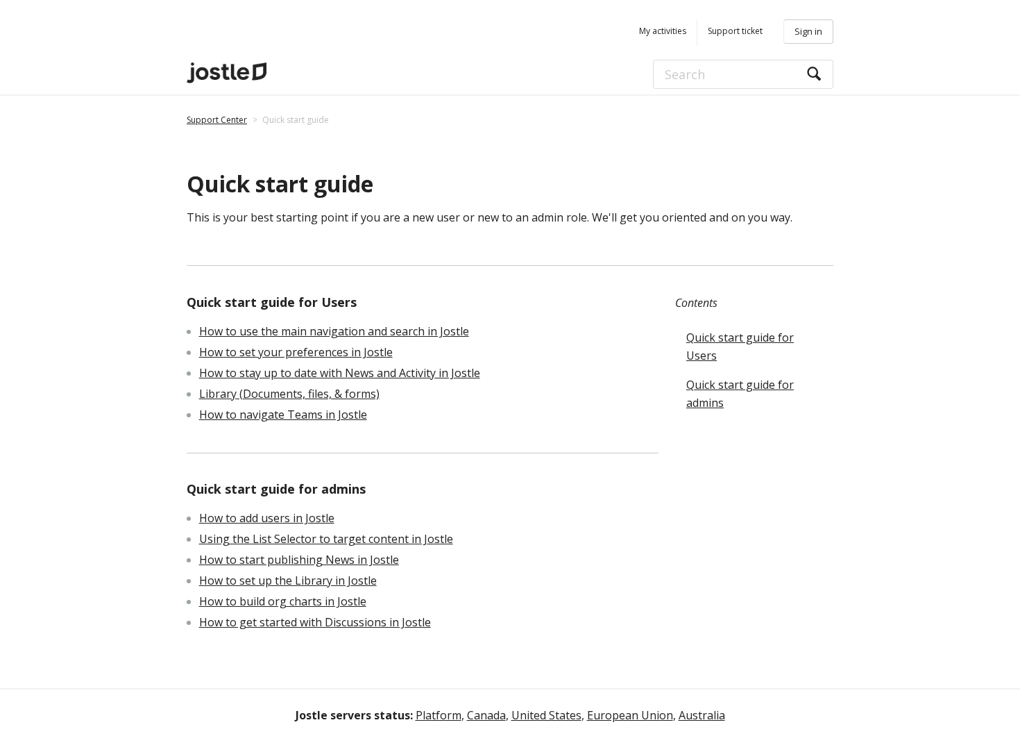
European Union (630, 715)
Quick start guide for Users (740, 346)
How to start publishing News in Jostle (299, 559)
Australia (702, 715)
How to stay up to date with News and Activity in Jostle (339, 373)
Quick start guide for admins (740, 393)
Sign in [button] (808, 31)
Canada (486, 715)
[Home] (266, 72)
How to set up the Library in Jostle (288, 580)
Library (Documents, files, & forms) (289, 393)
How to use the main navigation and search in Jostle (334, 331)
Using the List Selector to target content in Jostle (326, 538)
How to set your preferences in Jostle (296, 352)
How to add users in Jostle (266, 518)
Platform (438, 715)
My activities (662, 31)
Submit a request (730, 32)
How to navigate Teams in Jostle (283, 414)
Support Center (217, 120)
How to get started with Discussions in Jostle (315, 622)
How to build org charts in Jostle (282, 601)
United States (546, 715)
